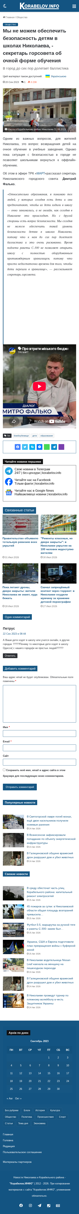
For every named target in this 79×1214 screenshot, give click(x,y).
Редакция (9, 1146)
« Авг (10, 1098)
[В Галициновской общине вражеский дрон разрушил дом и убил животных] (13, 858)
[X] (25, 447)
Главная (10, 17)
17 (67, 1073)
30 (58, 1088)
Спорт (62, 1117)
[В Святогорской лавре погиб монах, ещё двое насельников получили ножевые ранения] (13, 822)
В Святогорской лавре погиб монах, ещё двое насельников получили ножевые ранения (49, 820)
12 (20, 1073)
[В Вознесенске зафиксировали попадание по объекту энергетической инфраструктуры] (13, 840)
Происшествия (45, 1117)
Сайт (6, 755)
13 (30, 1073)
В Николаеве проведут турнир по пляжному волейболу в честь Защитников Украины (47, 999)
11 (11, 1073)
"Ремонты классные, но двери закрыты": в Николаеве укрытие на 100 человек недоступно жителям (57, 545)
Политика (26, 1117)
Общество (21, 17)
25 (11, 1088)
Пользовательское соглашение (22, 1152)
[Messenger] (39, 447)
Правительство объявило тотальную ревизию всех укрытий (20, 542)
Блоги (27, 1110)
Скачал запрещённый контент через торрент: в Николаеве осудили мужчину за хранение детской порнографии (58, 594)
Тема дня (23, 1123)
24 (67, 1081)
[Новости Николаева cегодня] (39, 6)
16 (58, 1073)
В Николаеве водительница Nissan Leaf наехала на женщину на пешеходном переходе (48, 964)
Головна (8, 1140)
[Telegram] (54, 447)
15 (49, 1073)
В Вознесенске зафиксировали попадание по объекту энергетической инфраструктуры (51, 838)
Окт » (18, 1098)
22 (49, 1081)
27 (30, 1088)
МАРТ (41, 173)
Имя (6, 727)
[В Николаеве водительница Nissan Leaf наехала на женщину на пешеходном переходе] (13, 965)
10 (67, 1065)
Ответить (10, 655)
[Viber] (61, 447)
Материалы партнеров (17, 1161)
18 (11, 1081)
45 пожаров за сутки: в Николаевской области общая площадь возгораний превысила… (50, 910)
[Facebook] (18, 447)
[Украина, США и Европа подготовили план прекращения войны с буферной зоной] (13, 947)
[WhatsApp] (47, 447)
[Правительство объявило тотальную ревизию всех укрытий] (20, 525)
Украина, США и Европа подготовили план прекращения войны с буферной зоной (51, 945)
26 (20, 1088)
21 (39, 1081)
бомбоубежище (21, 436)
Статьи (9, 1123)
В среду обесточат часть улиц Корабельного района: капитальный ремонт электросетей (49, 892)
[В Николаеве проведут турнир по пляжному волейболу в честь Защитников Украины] (13, 1000)
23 (58, 1081)
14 (39, 1073)
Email (7, 741)
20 (30, 1081)
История (40, 1110)
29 (49, 1088)
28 (39, 1088)
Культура (55, 1110)
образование (46, 436)
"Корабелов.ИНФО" (21, 1183)
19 (20, 1081)
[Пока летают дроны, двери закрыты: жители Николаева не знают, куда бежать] (20, 573)
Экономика (39, 1123)
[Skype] (32, 447)
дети (34, 436)
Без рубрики (11, 1110)
